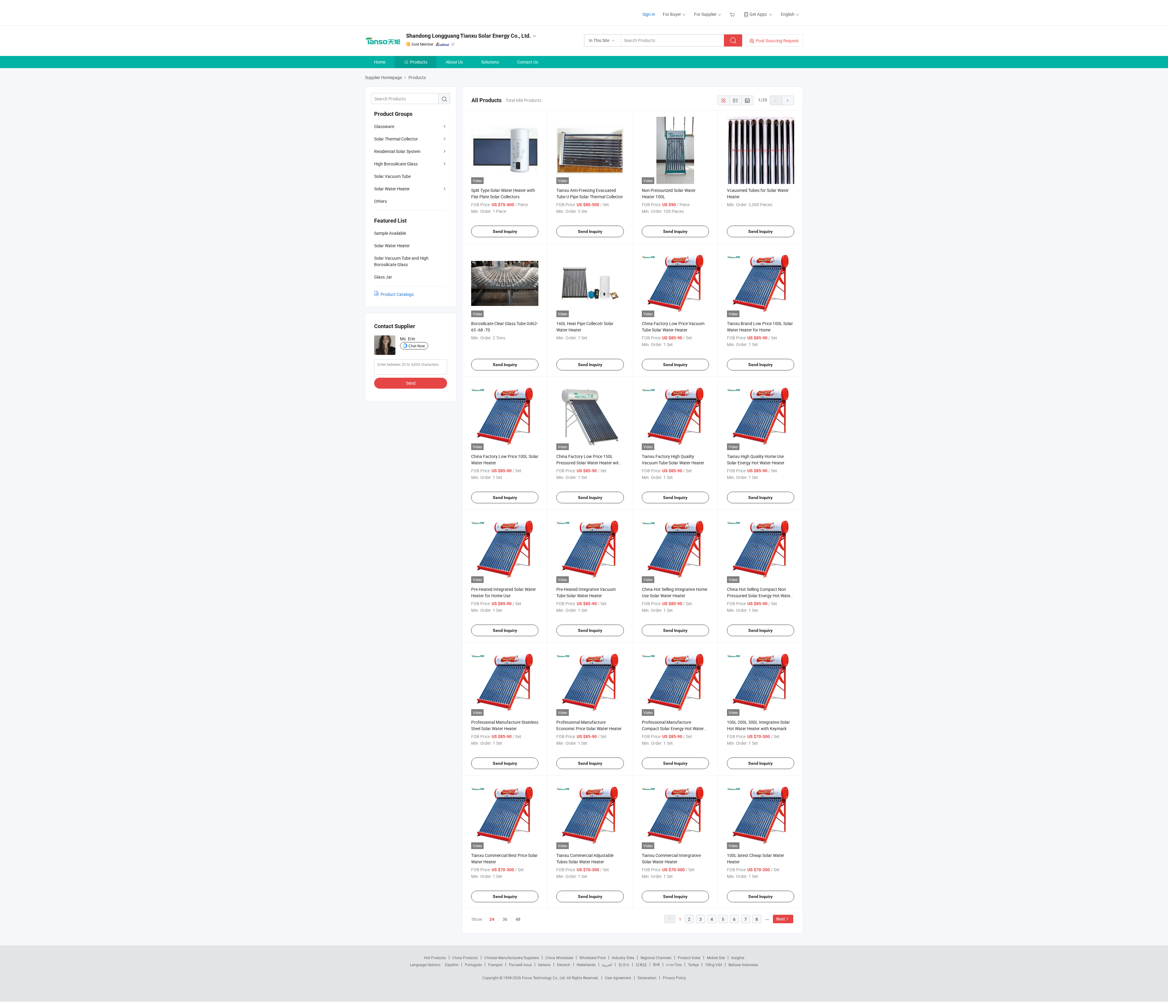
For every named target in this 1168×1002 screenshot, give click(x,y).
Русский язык (520, 964)
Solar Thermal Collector (396, 139)
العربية (607, 964)
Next (780, 919)
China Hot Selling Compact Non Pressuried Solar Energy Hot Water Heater (759, 595)
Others (380, 201)
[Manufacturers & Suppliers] (404, 12)
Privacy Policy (674, 977)
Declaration (647, 977)
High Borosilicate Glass (396, 164)
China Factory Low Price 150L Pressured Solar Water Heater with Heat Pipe (588, 462)
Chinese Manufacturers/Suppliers (511, 957)
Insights (737, 957)
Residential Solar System (397, 151)
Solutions (490, 62)
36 (504, 919)
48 (518, 919)
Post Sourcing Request (777, 40)
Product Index (689, 957)
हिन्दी (656, 964)
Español (451, 964)
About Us (454, 62)
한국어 (623, 964)
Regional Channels (656, 957)
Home (379, 62)
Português (473, 964)
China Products (465, 957)
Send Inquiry (505, 231)
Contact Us (527, 62)
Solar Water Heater (392, 189)
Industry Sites (623, 957)
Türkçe (693, 964)
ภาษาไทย (674, 964)
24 (491, 919)
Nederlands (586, 964)
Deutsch (563, 964)
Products (418, 62)
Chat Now (416, 345)
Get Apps (758, 14)
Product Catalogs (397, 294)
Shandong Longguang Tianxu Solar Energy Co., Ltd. (468, 36)
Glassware (384, 126)
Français (495, 964)
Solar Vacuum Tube (392, 176)
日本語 (641, 964)
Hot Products (435, 957)
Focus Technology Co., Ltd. (544, 977)
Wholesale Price (592, 957)
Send (410, 383)
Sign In (648, 14)
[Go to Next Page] (788, 100)
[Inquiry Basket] (733, 14)
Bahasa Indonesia (743, 964)
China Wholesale (559, 957)
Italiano (544, 964)
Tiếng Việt (713, 964)
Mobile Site (716, 957)
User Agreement (618, 977)
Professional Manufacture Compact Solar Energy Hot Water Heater (673, 728)
